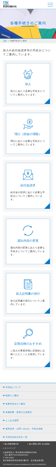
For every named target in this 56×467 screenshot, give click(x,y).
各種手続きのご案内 (15, 404)
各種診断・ (18, 412)
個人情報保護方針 (11, 444)
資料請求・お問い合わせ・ (24, 429)
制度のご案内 (12, 395)
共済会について (13, 387)
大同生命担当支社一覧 (16, 437)
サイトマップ (9, 448)
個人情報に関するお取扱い (40, 444)
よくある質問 (12, 420)
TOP (5, 41)
